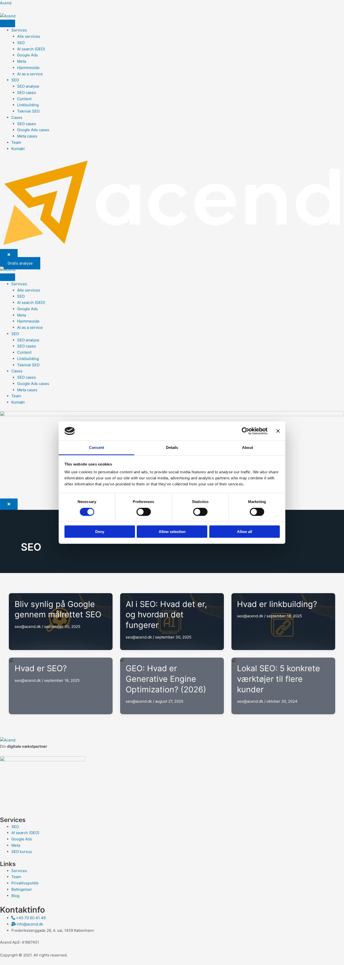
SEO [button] (15, 80)
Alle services (28, 36)
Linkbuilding (28, 104)
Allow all (244, 531)
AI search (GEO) (31, 49)
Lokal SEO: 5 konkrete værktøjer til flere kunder (278, 678)
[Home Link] (172, 202)
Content (24, 98)
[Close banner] (278, 431)
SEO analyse (28, 86)
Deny (99, 531)
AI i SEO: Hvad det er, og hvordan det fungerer (166, 614)
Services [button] (19, 30)
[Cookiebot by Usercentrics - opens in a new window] (245, 431)
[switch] (143, 512)
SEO (21, 42)
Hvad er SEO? (41, 668)
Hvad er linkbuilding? (277, 604)
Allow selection (172, 531)
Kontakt (18, 148)
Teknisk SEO (28, 111)
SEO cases (26, 92)
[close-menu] (9, 254)
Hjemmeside (28, 67)
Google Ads (27, 55)
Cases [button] (16, 117)
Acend (5, 3)
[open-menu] (7, 23)
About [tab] (247, 447)
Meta (21, 61)
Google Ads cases (33, 129)
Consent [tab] (96, 447)
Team (16, 142)
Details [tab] (172, 447)
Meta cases (27, 136)
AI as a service (30, 74)
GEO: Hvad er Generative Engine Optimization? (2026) (166, 678)
